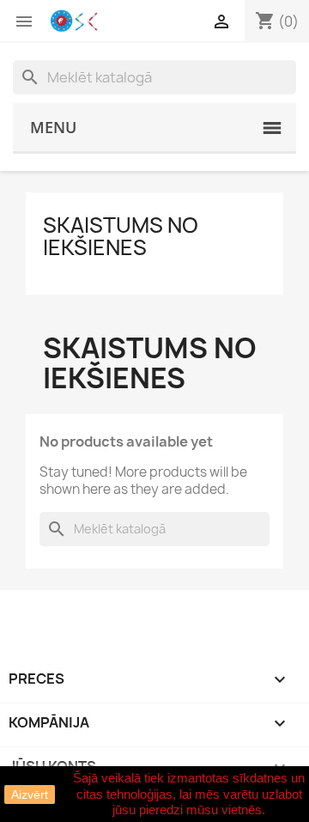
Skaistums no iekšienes (120, 236)
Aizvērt (29, 794)
